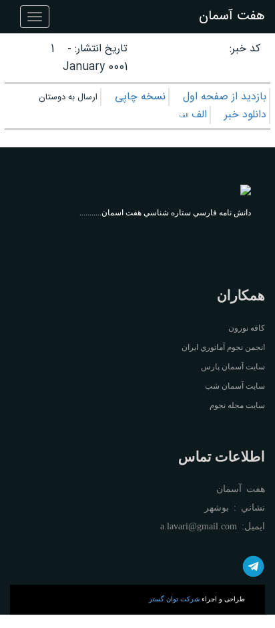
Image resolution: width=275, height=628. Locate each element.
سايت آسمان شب (235, 386)
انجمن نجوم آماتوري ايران (223, 347)
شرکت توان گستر (174, 599)
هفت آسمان (232, 16)
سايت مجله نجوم (237, 405)
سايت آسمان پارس (233, 366)
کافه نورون (246, 328)
